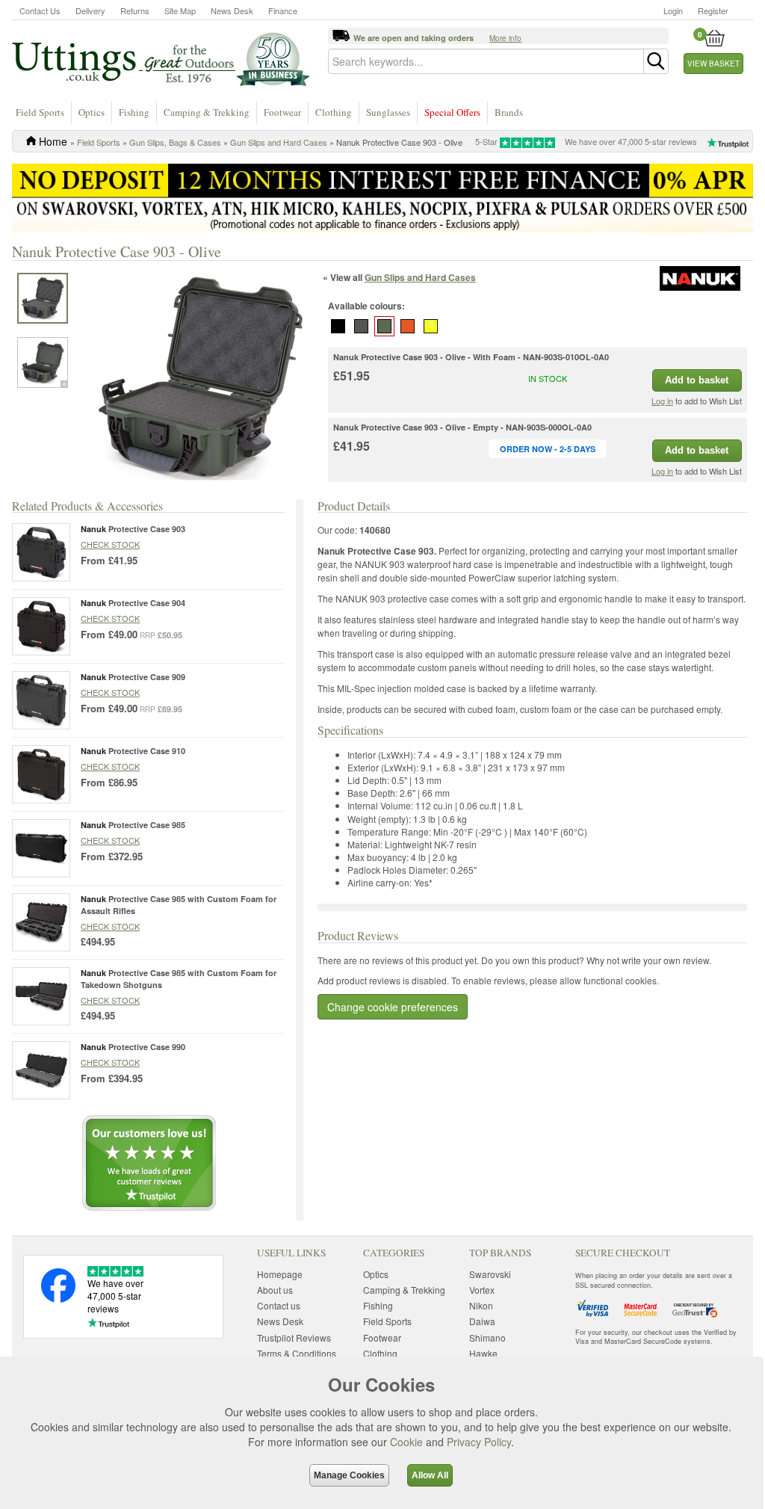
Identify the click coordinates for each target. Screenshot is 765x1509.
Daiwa (482, 1321)
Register (713, 10)
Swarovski (490, 1274)
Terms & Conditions (296, 1353)
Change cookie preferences (392, 1006)
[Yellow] (431, 326)
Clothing (333, 112)
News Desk (232, 10)
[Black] (338, 326)
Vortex (482, 1289)
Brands (509, 112)
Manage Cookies (349, 1475)
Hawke (483, 1353)
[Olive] (384, 326)
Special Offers (452, 112)
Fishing (134, 112)
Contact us (278, 1305)
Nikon (481, 1305)
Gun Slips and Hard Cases (278, 142)
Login (673, 10)
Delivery (90, 10)
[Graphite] (361, 326)
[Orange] (407, 326)
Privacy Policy (479, 1441)
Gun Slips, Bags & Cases (175, 142)
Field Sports (40, 112)
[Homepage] (160, 58)
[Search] (656, 61)
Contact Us (40, 10)
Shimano (487, 1337)
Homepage (280, 1274)
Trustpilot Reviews (294, 1337)
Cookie (406, 1441)
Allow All (430, 1475)
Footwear (282, 112)
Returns (134, 10)
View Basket (713, 63)
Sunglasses (388, 112)
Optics (91, 112)
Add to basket (696, 380)
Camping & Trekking (207, 112)
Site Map (180, 10)
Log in (662, 401)
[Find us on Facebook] (58, 1298)
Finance (282, 10)
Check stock (110, 544)
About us (275, 1289)
